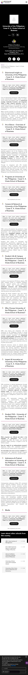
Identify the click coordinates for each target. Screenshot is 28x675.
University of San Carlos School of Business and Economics (11, 570)
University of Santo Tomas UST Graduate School (11, 562)
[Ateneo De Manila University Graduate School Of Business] (21, 554)
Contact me (14, 93)
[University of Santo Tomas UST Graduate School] (21, 561)
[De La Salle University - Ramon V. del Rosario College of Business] (21, 547)
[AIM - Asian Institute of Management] (21, 541)
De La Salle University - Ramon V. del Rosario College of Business (11, 548)
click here (13, 665)
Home (2, 65)
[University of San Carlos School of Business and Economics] (21, 568)
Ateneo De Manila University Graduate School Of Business (10, 555)
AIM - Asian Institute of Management (11, 542)
